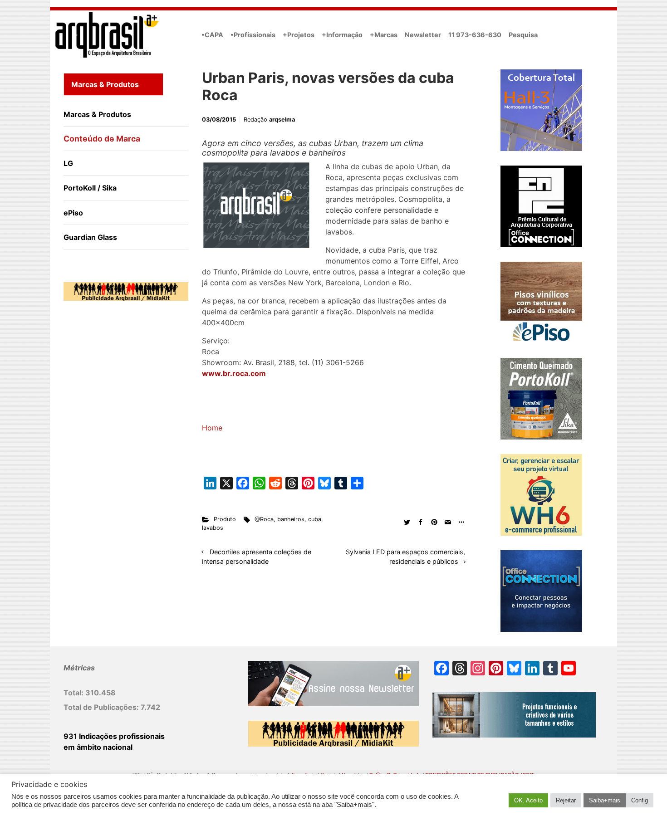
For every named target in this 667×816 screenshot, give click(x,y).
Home (212, 427)
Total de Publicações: (102, 707)
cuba (314, 519)
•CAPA (212, 35)
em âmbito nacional (98, 747)
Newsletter (423, 35)
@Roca (264, 519)
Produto (225, 519)
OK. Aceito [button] (528, 800)
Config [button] (639, 800)
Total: (74, 692)
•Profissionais (253, 35)
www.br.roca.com (234, 373)
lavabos (212, 527)
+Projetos (298, 35)
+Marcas (383, 35)
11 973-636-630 (474, 35)
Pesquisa (523, 35)
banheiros (290, 519)
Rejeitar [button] (566, 800)
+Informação (342, 35)
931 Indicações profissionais (114, 736)
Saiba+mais (604, 800)
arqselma (282, 119)
